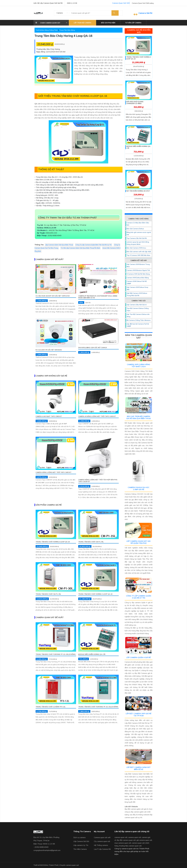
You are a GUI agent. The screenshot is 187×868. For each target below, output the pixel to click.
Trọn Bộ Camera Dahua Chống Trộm (138, 309)
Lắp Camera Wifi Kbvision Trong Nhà (138, 265)
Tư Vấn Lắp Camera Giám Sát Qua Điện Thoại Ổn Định (80, 248)
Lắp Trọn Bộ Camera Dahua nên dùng (138, 315)
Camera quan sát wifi (102, 837)
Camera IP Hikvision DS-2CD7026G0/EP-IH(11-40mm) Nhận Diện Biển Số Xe (97, 297)
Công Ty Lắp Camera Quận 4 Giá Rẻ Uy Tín (138, 597)
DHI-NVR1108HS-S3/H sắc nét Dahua (92, 348)
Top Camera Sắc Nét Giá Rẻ (137, 238)
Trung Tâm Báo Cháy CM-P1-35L (91, 542)
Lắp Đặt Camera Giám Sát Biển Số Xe (139, 768)
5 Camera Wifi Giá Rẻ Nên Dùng (138, 274)
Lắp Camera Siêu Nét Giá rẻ (137, 305)
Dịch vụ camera (79, 837)
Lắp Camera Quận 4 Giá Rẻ (138, 657)
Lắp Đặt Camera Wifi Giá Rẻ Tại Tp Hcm (138, 714)
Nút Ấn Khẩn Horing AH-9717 (138, 191)
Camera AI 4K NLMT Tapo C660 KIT (49, 416)
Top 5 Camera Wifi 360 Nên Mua (138, 255)
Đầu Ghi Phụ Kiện (108, 23)
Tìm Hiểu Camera (80, 849)
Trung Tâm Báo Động (67, 30)
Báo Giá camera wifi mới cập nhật (139, 252)
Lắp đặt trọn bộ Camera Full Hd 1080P (138, 325)
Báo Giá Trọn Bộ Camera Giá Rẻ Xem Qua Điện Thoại (138, 417)
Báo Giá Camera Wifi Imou (136, 248)
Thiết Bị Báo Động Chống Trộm (47, 30)
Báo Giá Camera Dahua (135, 229)
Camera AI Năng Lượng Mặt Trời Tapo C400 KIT (97, 416)
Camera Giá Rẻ (145, 13)
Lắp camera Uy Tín (80, 845)
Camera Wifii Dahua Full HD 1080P (137, 282)
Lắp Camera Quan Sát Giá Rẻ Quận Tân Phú (139, 542)
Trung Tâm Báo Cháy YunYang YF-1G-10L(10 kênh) (56, 654)
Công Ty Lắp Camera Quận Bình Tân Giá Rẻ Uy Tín (94, 245)
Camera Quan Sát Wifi (121, 3)
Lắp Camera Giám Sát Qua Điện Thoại (59, 245)
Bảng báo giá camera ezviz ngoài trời (139, 233)
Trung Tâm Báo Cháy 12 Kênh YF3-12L (50, 707)
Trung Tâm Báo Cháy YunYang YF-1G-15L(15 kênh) (98, 707)
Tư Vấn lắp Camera (133, 23)
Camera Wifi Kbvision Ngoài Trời (138, 270)
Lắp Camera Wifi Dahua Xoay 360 (137, 288)
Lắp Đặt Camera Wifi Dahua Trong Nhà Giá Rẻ (137, 294)
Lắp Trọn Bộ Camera (82, 23)
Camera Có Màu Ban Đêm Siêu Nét (138, 224)
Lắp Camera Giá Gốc (81, 841)
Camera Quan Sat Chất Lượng (143, 3)
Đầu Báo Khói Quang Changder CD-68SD (134, 102)
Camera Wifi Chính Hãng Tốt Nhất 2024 (138, 365)
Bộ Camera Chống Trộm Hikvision (139, 320)
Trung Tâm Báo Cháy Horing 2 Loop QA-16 (95, 594)
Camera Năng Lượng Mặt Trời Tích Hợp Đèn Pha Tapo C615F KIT (97, 480)
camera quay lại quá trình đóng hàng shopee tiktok (138, 243)
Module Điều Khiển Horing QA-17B (91, 654)
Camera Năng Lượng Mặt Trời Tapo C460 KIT (53, 472)
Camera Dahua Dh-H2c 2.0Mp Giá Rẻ (138, 488)
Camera (60, 13)
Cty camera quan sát (102, 841)
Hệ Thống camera (101, 845)
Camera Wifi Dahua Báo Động (138, 278)
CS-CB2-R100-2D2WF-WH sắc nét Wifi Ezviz (53, 296)
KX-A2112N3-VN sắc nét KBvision (49, 350)
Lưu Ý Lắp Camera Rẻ (102, 849)
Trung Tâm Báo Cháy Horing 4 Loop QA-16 (63, 36)
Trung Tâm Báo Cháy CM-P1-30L (48, 594)
